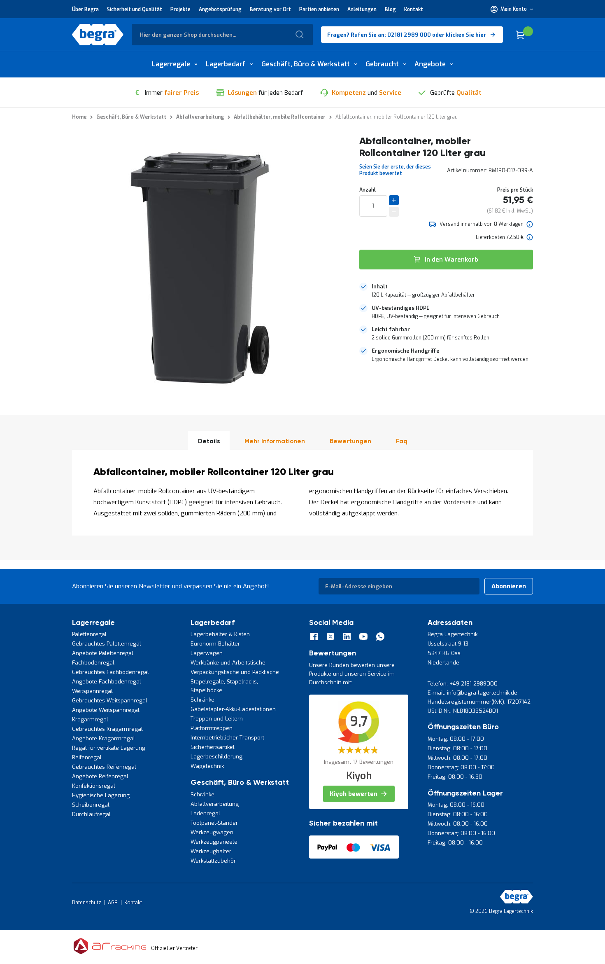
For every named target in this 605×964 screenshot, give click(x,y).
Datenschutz (86, 903)
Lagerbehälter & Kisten (220, 634)
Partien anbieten (319, 9)
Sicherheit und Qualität (134, 9)
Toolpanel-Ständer (214, 822)
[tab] (446, 291)
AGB (113, 903)
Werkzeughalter (211, 851)
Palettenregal (89, 634)
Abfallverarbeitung (215, 803)
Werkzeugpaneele (214, 841)
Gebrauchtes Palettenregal (106, 643)
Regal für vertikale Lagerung (108, 747)
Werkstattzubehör (213, 860)
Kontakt (413, 9)
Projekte (180, 9)
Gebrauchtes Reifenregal (104, 766)
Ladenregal (205, 813)
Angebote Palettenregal (102, 653)
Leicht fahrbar (391, 329)
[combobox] (222, 34)
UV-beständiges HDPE (401, 307)
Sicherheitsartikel (213, 747)
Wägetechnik (207, 766)
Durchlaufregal (91, 814)
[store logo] (97, 34)
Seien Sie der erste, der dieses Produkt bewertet (395, 170)
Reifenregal (87, 757)
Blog (390, 9)
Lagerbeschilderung (216, 756)
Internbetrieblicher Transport (227, 737)
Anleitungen (362, 9)
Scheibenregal (90, 804)
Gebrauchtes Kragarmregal (107, 728)
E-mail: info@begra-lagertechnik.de (472, 692)
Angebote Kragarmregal (103, 738)
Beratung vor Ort (270, 9)
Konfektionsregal (93, 785)
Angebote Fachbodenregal (106, 681)
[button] (512, 9)
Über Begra (85, 9)
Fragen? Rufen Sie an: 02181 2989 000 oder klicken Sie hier (406, 34)
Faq (401, 441)
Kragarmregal (90, 719)
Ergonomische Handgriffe (406, 350)
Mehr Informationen (274, 441)
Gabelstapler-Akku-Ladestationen (233, 709)
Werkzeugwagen (212, 832)
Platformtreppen (212, 728)
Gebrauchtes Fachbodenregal (110, 672)
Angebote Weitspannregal (106, 710)
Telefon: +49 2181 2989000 (463, 683)
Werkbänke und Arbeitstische (228, 662)
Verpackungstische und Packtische (235, 672)
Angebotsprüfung (220, 9)
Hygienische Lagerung (101, 795)
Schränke (202, 699)
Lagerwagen (207, 653)
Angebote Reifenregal (100, 776)
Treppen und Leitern (217, 718)
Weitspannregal (92, 691)
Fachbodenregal (93, 662)
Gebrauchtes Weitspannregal (109, 700)
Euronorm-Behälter (215, 643)
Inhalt (380, 286)
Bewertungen (350, 441)
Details (209, 441)
